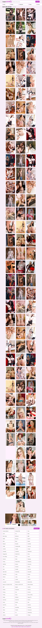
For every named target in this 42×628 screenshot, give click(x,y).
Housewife (29, 571)
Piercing (29, 589)
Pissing (4, 592)
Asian (4, 533)
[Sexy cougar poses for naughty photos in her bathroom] (10, 439)
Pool (16, 592)
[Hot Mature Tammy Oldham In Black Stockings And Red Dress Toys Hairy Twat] (20, 453)
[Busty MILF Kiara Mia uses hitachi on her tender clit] (31, 466)
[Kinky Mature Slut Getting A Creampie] (31, 253)
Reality (4, 597)
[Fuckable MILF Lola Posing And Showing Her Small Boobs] (10, 466)
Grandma (16, 566)
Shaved (29, 599)
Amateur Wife (17, 531)
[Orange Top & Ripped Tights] (31, 399)
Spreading (17, 607)
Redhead (16, 597)
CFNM (4, 546)
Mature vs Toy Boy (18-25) (7, 584)
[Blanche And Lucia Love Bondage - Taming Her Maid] (20, 41)
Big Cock (16, 538)
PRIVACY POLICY (18, 626)
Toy (16, 612)
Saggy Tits (29, 597)
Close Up (29, 546)
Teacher (16, 609)
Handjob (16, 569)
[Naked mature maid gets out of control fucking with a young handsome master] (31, 492)
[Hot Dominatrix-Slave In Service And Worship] (10, 67)
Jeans (16, 574)
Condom (4, 548)
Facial (29, 556)
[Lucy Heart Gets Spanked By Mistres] (10, 134)
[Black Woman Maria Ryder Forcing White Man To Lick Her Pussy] (20, 147)
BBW (28, 536)
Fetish (16, 559)
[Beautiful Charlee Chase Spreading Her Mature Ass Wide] (10, 453)
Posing (4, 594)
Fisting (4, 561)
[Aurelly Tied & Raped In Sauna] (20, 107)
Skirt (28, 602)
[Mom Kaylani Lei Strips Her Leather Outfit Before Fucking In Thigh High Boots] (10, 54)
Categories (21, 4)
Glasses (16, 564)
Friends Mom (17, 561)
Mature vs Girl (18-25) (19, 584)
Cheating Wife (17, 546)
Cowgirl (16, 548)
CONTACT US (28, 626)
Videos (30, 4)
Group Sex (29, 564)
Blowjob (4, 543)
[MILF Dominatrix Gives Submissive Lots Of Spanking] (31, 94)
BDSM (4, 538)
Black (16, 541)
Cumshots (17, 551)
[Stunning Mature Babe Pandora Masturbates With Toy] (31, 426)
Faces (16, 556)
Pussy (16, 594)
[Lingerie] (31, 439)
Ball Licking (5, 536)
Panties (4, 589)
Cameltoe (29, 543)
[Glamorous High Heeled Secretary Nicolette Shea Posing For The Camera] (20, 426)
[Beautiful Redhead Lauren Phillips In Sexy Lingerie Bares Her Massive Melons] (20, 492)
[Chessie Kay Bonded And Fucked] (20, 67)
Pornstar (29, 592)
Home (4, 4)
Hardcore (29, 569)
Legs (4, 579)
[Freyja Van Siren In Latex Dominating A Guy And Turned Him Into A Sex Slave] (31, 134)
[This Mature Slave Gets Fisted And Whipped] (10, 28)
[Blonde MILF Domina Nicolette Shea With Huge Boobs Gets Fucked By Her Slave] (31, 41)
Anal (28, 531)
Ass (16, 533)
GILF (3, 566)
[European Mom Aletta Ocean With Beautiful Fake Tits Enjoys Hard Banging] (10, 479)
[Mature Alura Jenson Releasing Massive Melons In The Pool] (20, 479)
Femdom (4, 559)
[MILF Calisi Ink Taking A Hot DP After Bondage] (31, 120)
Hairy (4, 569)
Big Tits (29, 538)
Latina (16, 576)
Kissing (29, 574)
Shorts (4, 602)
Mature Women (30, 584)
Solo (16, 604)
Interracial (4, 574)
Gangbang (29, 561)
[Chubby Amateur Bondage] (31, 213)
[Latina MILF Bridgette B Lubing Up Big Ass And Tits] (20, 54)
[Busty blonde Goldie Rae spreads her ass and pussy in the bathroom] (20, 466)
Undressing (30, 612)
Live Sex (38, 4)
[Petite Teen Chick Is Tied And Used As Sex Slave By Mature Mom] (31, 28)
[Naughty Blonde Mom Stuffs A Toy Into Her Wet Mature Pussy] (20, 399)
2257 (25, 626)
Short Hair (17, 599)
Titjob (4, 612)
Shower (16, 602)
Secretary (4, 599)
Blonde (29, 541)
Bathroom (17, 536)
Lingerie (29, 579)
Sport (4, 607)
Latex (29, 576)
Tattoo (4, 609)
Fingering (29, 559)
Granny (29, 566)
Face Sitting (5, 556)
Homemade (17, 571)
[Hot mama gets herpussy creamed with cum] (20, 200)
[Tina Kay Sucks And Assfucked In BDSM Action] (20, 120)
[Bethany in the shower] (31, 479)
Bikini (4, 541)
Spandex (29, 604)
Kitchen (4, 576)
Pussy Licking (30, 594)
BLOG (12, 626)
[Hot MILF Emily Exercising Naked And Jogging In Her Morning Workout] (20, 439)
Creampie (4, 551)
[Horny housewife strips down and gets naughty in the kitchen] (31, 453)
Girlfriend (4, 564)
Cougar (29, 548)
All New (11, 4)
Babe (28, 533)
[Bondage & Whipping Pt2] (20, 14)
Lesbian (16, 579)
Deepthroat (29, 551)
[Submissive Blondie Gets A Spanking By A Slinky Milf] (10, 81)
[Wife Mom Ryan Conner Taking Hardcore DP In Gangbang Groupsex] (10, 399)
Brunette (16, 543)
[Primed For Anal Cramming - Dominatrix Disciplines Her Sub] (20, 94)
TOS (14, 626)
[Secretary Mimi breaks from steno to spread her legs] (10, 413)
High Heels (5, 571)
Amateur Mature (5, 531)
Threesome (29, 609)
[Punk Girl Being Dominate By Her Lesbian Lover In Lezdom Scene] (31, 67)
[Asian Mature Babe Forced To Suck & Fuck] (10, 41)
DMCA (23, 626)
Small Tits (4, 604)
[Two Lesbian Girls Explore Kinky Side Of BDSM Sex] (20, 81)
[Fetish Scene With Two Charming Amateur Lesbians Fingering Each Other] (31, 240)
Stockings (29, 607)
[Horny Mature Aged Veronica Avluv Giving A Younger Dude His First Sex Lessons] (31, 413)
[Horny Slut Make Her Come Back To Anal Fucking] (20, 506)
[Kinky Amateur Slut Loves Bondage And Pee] (20, 160)
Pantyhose (17, 589)
